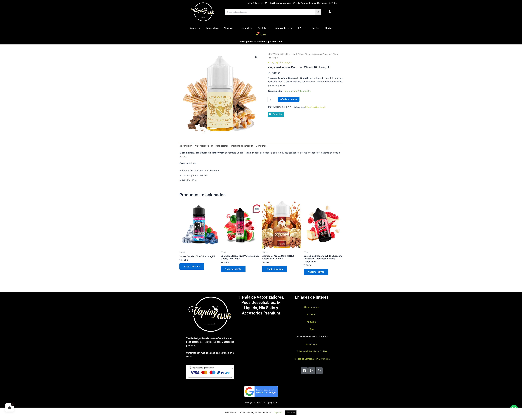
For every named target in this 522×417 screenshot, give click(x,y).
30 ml (301, 54)
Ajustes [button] (278, 412)
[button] (256, 57)
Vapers (193, 28)
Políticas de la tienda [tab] (242, 145)
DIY (300, 28)
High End (314, 28)
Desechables (212, 28)
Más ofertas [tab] (222, 145)
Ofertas (328, 28)
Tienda (277, 54)
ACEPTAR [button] (291, 412)
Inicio (270, 54)
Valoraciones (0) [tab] (204, 145)
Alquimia (228, 28)
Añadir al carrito (288, 99)
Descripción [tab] (185, 145)
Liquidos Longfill (289, 54)
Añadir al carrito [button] (192, 266)
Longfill (245, 28)
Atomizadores (282, 28)
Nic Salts (262, 28)
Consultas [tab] (261, 145)
